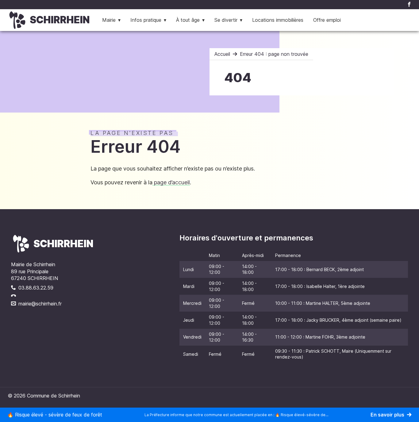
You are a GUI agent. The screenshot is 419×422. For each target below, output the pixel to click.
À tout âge (188, 20)
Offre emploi (327, 20)
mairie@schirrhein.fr (40, 304)
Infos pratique (145, 20)
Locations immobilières (277, 20)
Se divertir (225, 20)
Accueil (222, 54)
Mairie (109, 20)
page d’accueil (171, 182)
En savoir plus (387, 415)
